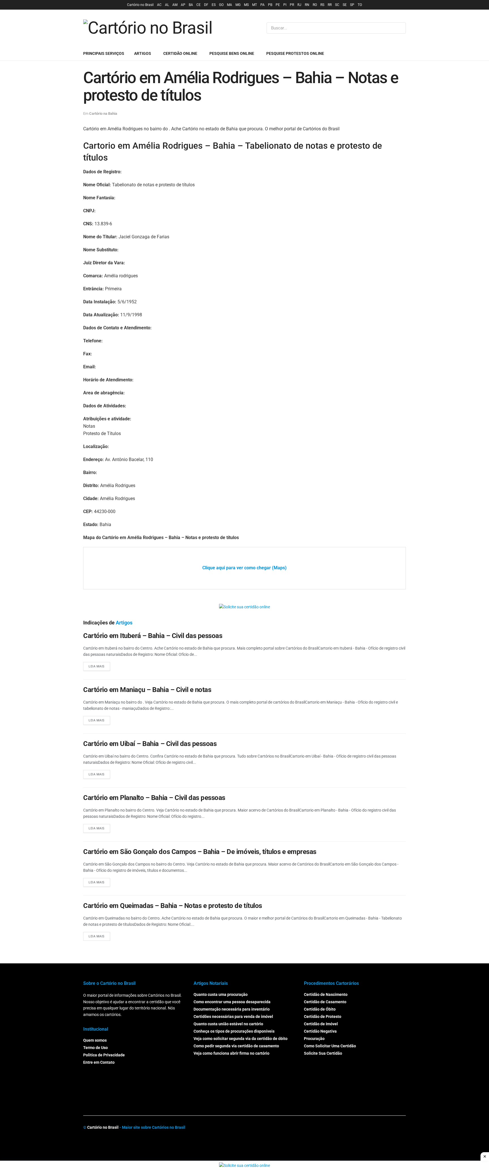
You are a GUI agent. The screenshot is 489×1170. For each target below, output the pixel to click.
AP (183, 5)
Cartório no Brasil (140, 5)
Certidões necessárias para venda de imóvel (233, 1017)
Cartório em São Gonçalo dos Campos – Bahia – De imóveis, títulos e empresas (199, 852)
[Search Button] (400, 28)
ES (214, 5)
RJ (299, 5)
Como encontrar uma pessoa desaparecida (232, 1002)
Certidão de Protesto (322, 1017)
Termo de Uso (95, 1048)
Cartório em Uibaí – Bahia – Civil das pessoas (149, 744)
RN (307, 5)
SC (337, 5)
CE (198, 5)
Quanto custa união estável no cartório (228, 1024)
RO (315, 5)
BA (191, 5)
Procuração (314, 1039)
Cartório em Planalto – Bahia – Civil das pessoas (154, 798)
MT (254, 5)
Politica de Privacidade (104, 1055)
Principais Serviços (103, 53)
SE (345, 5)
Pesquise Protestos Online (295, 53)
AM (174, 5)
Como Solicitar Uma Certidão (330, 1046)
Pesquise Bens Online (231, 53)
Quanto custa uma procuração (221, 994)
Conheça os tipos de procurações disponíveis (234, 1031)
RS (322, 5)
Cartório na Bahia (103, 113)
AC (159, 5)
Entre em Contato (99, 1062)
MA (229, 5)
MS (246, 5)
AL (167, 5)
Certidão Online (180, 53)
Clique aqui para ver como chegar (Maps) (244, 567)
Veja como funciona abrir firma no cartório (231, 1053)
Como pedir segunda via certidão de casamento (236, 1046)
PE (278, 5)
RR (330, 5)
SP (352, 5)
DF (206, 5)
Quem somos (95, 1040)
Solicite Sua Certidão (323, 1053)
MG (238, 5)
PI (284, 5)
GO (221, 5)
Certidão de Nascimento (326, 994)
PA (262, 5)
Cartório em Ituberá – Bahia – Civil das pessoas (152, 636)
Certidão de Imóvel (321, 1024)
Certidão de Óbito (320, 1009)
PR (292, 5)
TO (360, 5)
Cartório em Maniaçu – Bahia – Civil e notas (147, 690)
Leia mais (97, 666)
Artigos (142, 53)
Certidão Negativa (320, 1031)
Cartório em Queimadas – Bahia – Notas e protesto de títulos (172, 906)
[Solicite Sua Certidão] (244, 606)
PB (270, 5)
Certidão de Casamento (325, 1002)
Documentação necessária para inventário (232, 1009)
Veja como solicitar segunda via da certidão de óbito (241, 1039)
